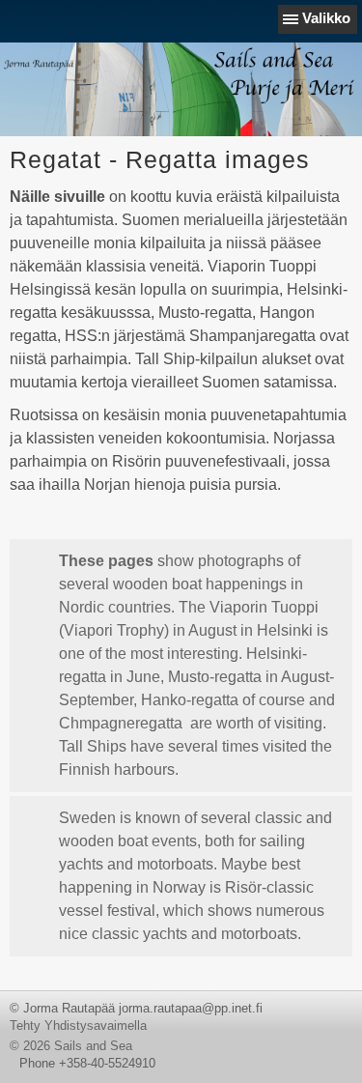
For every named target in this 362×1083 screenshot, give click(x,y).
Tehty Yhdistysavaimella (78, 1025)
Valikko (326, 18)
